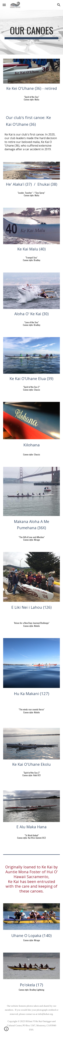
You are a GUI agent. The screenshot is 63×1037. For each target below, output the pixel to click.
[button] (4, 5)
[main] (31, 32)
